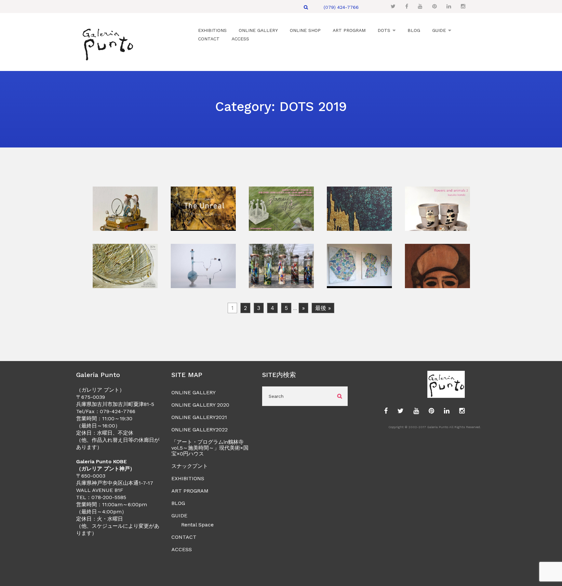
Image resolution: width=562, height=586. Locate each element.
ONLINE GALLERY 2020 (200, 405)
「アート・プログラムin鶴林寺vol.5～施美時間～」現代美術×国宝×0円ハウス (209, 448)
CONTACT (183, 537)
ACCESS (181, 549)
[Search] (306, 7)
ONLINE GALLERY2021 (199, 417)
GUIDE (179, 515)
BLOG (178, 503)
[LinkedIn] (449, 6)
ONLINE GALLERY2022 (199, 429)
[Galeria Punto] (107, 43)
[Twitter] (393, 6)
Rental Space (197, 525)
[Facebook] (406, 6)
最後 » (323, 308)
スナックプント (189, 466)
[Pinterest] (434, 6)
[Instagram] (463, 6)
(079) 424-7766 (341, 7)
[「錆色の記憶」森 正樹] (125, 226)
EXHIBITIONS (187, 478)
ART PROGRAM (189, 491)
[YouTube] (420, 6)
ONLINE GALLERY (193, 392)
